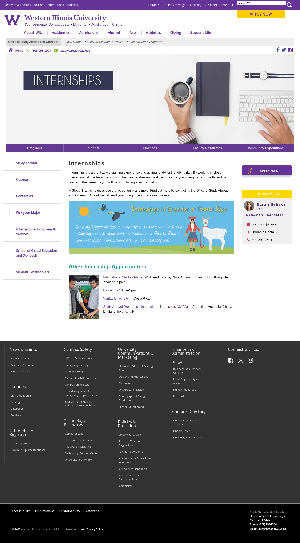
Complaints (126, 486)
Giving (175, 32)
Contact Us (24, 196)
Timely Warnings (75, 371)
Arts (133, 32)
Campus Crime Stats (77, 384)
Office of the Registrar (21, 432)
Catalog (15, 402)
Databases (17, 408)
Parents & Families (18, 5)
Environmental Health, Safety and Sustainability (80, 403)
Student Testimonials (32, 272)
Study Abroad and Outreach (104, 42)
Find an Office (181, 431)
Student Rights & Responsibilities (129, 477)
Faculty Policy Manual (131, 452)
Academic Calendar (22, 365)
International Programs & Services (36, 231)
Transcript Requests (23, 443)
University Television (131, 389)
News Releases (20, 358)
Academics (61, 32)
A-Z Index (211, 5)
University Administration (188, 437)
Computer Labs (74, 433)
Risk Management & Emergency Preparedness (81, 393)
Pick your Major (28, 212)
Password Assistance (78, 446)
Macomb (79, 24)
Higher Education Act (131, 407)
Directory (195, 5)
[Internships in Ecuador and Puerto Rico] (151, 252)
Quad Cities (99, 24)
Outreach (23, 179)
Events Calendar (20, 371)
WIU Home (74, 42)
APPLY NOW (261, 14)
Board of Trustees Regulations (130, 443)
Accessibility (21, 511)
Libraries (154, 5)
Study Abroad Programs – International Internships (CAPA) (145, 306)
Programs (155, 42)
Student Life (200, 32)
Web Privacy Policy (92, 529)
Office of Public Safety (78, 358)
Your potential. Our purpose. (46, 24)
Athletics (153, 32)
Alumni (114, 32)
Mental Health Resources (80, 378)
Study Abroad (136, 42)
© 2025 (16, 529)
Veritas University (116, 298)
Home (18, 50)
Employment (44, 511)
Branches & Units (21, 395)
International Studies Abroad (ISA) (128, 277)
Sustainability (69, 511)
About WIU (33, 32)
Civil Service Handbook (133, 469)
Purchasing (180, 396)
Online (117, 24)
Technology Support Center (82, 453)
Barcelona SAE (114, 290)
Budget (177, 362)
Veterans (92, 511)
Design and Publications (133, 376)
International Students (63, 5)
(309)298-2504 (41, 50)
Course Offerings (174, 5)
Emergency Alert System (79, 365)
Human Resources (184, 389)
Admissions (88, 32)
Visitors (39, 5)
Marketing (125, 383)
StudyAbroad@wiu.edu (75, 50)
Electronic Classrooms (78, 440)
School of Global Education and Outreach (36, 253)
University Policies (130, 435)
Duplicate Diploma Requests (28, 450)
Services (16, 415)
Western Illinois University (65, 17)
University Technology (78, 460)
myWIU (225, 5)
